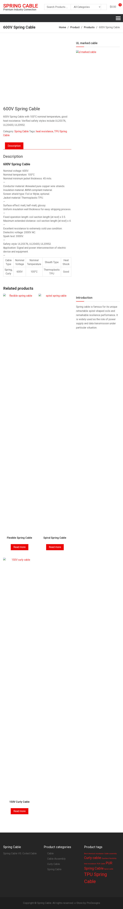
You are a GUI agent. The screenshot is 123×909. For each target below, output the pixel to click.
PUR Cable (101, 864)
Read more (19, 547)
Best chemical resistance (94, 854)
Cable (50, 853)
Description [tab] (14, 145)
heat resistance (44, 131)
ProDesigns (93, 903)
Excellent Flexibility (109, 858)
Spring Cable (20, 5)
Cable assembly (110, 854)
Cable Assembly (56, 858)
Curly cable (92, 858)
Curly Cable (53, 864)
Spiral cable (108, 869)
